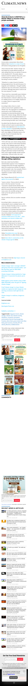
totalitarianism (15, 324)
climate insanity (17, 315)
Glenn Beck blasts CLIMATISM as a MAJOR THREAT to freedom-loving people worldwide (17, 581)
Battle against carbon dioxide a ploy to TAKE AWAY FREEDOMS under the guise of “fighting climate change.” (13, 282)
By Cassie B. (14, 636)
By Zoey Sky (14, 544)
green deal (17, 321)
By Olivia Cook (15, 556)
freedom (3, 321)
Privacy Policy (11, 674)
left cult (20, 323)
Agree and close (13, 677)
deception (17, 317)
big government (14, 314)
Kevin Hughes (12, 22)
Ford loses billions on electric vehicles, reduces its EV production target (16, 646)
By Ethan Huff (14, 517)
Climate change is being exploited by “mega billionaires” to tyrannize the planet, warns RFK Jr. (13, 275)
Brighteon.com (5, 303)
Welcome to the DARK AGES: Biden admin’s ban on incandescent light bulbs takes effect (16, 574)
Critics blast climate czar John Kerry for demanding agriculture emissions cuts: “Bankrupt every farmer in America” (16, 626)
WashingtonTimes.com (7, 306)
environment (5, 319)
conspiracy (10, 317)
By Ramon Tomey (15, 577)
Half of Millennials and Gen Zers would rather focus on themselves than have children (16, 633)
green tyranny (8, 323)
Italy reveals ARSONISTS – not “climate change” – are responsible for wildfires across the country (16, 529)
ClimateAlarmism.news (11, 233)
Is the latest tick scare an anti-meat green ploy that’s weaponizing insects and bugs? (16, 536)
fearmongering (18, 319)
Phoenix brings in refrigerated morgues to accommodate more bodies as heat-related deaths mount (16, 595)
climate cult (9, 315)
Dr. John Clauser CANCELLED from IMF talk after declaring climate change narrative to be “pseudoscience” (16, 640)
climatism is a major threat (16, 64)
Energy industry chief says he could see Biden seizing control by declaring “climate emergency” (16, 588)
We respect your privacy (19, 667)
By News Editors (15, 550)
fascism (11, 319)
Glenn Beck (10, 321)
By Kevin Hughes (15, 570)
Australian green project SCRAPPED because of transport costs (15, 542)
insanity (15, 323)
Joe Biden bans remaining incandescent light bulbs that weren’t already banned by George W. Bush (16, 522)
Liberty (3, 324)
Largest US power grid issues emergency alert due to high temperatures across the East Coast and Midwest (16, 602)
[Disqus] (14, 417)
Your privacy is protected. (6, 344)
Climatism (4, 317)
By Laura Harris (15, 531)
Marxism (8, 324)
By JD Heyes (14, 591)
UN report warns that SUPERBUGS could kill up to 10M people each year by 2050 (16, 553)
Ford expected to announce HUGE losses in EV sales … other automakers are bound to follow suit (13, 216)
